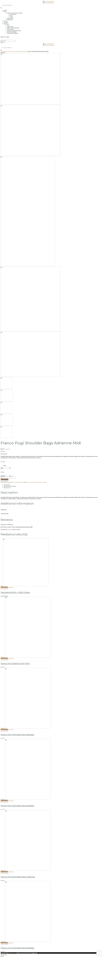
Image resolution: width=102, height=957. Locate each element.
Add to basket (4, 479)
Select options (4, 658)
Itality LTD (34, 953)
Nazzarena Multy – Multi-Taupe (15, 592)
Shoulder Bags (24, 51)
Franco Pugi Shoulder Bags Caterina (18, 877)
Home (2, 51)
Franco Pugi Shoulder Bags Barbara (17, 734)
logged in (9, 529)
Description (7, 484)
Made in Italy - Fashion (41, 482)
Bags (19, 51)
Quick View (10, 587)
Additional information (10, 486)
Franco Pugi (7, 449)
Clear (11, 476)
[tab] (52, 484)
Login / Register (8, 5)
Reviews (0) (7, 487)
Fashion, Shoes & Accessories (11, 51)
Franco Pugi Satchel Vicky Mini (15, 663)
